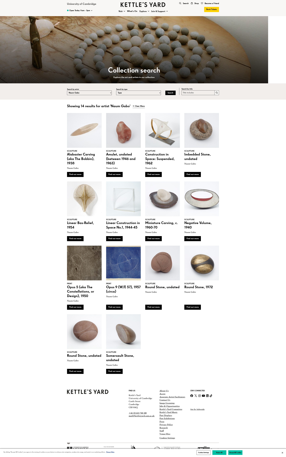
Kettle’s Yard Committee (171, 409)
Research (164, 428)
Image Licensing (167, 403)
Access (162, 394)
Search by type (121, 89)
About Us (164, 391)
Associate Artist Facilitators (172, 397)
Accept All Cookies (235, 452)
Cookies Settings (167, 438)
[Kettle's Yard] (87, 393)
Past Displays (166, 415)
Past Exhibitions (167, 418)
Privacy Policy (166, 424)
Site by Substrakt (197, 409)
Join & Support (158, 11)
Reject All (219, 452)
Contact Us (165, 400)
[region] (143, 453)
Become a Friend (211, 3)
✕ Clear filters (139, 106)
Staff (162, 431)
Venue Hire (165, 434)
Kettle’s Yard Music (168, 412)
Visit (121, 11)
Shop (196, 3)
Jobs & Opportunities (170, 406)
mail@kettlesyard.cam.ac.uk (142, 416)
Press (162, 421)
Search (185, 3)
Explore (143, 11)
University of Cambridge (81, 4)
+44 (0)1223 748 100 (138, 413)
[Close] (282, 452)
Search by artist (73, 89)
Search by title (187, 89)
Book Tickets (211, 9)
